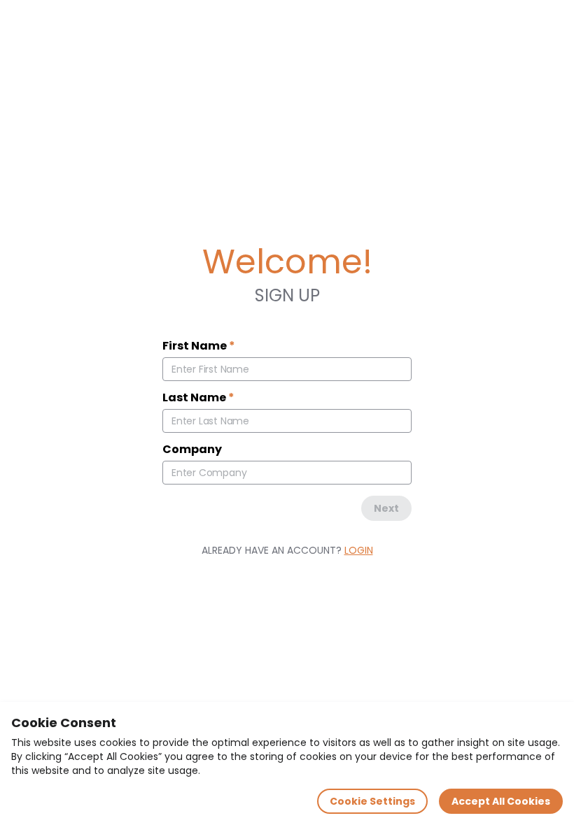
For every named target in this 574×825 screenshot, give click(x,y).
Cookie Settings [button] (372, 801)
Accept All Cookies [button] (500, 801)
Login (358, 550)
